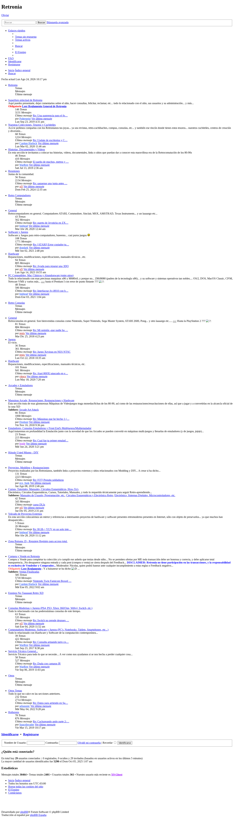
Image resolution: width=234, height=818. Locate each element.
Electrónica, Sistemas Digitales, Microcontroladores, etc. (144, 495)
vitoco (22, 376)
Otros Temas (15, 690)
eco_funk (24, 483)
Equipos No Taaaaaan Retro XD (26, 593)
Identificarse (10, 734)
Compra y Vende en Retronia (24, 556)
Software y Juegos (18, 232)
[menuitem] (25, 36)
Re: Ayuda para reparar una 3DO (51, 266)
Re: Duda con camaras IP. (47, 663)
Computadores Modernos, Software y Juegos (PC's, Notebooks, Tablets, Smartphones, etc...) (58, 629)
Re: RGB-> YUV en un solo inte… (52, 529)
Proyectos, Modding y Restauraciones (28, 467)
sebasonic (24, 706)
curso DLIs (39, 504)
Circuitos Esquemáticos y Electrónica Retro (89, 495)
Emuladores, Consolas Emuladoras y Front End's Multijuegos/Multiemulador (49, 428)
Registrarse (31, 734)
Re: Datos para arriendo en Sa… (50, 703)
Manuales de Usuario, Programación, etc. (42, 495)
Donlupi (23, 422)
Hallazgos (13, 712)
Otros (11, 675)
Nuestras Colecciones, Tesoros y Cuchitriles (32, 124)
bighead (23, 225)
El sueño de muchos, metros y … (51, 161)
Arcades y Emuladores (20, 385)
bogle (22, 443)
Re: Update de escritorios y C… (50, 140)
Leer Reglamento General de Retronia (44, 106)
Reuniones (14, 171)
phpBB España (38, 815)
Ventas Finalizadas (29, 571)
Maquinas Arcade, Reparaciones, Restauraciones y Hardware (41, 400)
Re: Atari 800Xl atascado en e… (50, 373)
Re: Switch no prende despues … (51, 620)
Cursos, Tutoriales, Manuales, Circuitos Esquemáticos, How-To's (43, 489)
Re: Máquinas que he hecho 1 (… (51, 418)
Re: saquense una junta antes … (50, 183)
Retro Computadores (19, 195)
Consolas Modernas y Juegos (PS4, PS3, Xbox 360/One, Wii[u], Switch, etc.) (50, 608)
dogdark (23, 247)
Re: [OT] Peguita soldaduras (48, 479)
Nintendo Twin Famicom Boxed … (52, 581)
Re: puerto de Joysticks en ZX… (50, 222)
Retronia (12, 85)
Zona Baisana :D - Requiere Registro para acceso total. (37, 541)
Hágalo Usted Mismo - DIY (23, 452)
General (12, 210)
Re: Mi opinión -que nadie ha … (50, 330)
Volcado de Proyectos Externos (25, 513)
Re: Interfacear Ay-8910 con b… (50, 290)
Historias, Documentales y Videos (26, 149)
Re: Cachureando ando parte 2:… (51, 721)
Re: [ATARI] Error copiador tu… (51, 244)
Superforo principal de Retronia (25, 100)
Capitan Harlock (28, 143)
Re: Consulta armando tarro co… (51, 642)
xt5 (21, 186)
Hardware (13, 253)
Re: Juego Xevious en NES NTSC (52, 351)
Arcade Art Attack (29, 409)
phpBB (24, 811)
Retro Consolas (16, 302)
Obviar (5, 15)
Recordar (108, 742)
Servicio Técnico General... (23, 651)
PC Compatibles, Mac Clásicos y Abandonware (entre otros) (40, 275)
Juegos (12, 339)
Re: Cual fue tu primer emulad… (50, 440)
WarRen (23, 164)
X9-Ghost (116, 774)
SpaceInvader (26, 724)
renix (22, 333)
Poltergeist (25, 118)
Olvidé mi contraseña (89, 742)
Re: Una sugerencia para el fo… (50, 115)
